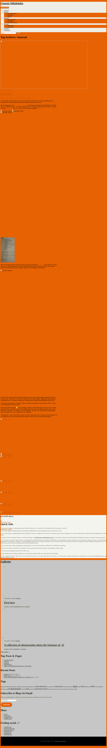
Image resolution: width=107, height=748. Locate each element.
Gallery (3, 98)
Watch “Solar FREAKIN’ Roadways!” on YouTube (17, 677)
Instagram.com (8, 734)
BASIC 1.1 (10, 108)
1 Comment (23, 649)
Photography (10, 25)
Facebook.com (8, 731)
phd (8, 689)
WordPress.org (8, 718)
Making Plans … (8, 675)
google (67, 686)
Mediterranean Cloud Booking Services (44, 537)
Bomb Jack (41, 264)
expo (48, 686)
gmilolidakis (18, 98)
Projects (6, 12)
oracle (96, 686)
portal (27, 689)
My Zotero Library (12, 22)
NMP (92, 686)
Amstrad (3, 512)
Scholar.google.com (9, 728)
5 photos (17, 641)
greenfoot (71, 686)
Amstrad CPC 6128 (19, 105)
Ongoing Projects (12, 13)
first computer (12, 512)
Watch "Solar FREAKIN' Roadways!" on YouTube (17, 666)
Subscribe (6, 704)
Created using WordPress (60, 741)
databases (26, 686)
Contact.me (7, 30)
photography (15, 688)
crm (23, 686)
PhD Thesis (10, 21)
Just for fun (10, 27)
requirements (38, 689)
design (37, 686)
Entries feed (7, 715)
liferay (83, 686)
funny (61, 686)
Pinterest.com (7, 733)
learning (79, 686)
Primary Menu (4, 7)
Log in (6, 714)
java (75, 686)
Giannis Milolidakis (12, 3)
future (64, 686)
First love (6, 93)
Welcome (6, 10)
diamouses (43, 686)
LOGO (39, 108)
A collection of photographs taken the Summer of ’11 (34, 644)
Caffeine (19, 686)
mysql (89, 686)
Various (9, 16)
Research (6, 18)
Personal (6, 24)
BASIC (7, 512)
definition (30, 686)
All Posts (6, 28)
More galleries (5, 652)
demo (34, 686)
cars (22, 686)
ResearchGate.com (9, 730)
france (57, 686)
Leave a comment (26, 98)
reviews (45, 689)
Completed (10, 15)
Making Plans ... (8, 664)
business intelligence (13, 686)
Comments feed (8, 717)
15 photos (17, 598)
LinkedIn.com (7, 727)
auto (5, 686)
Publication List (11, 19)
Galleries (6, 561)
